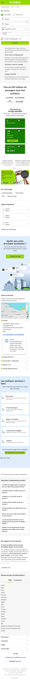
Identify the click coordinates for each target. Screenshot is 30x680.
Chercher (15, 43)
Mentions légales (21, 671)
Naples (3, 602)
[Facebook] (14, 665)
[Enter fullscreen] (27, 312)
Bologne (3, 611)
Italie (18, 7)
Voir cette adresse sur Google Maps (13, 334)
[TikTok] (16, 665)
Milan (2, 588)
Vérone (3, 621)
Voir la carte (12, 140)
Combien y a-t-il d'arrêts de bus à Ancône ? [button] (12, 497)
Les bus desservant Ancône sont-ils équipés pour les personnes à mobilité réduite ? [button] (13, 521)
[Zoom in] (27, 304)
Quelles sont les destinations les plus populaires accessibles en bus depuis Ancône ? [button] (13, 529)
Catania (3, 631)
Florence (3, 609)
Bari (2, 623)
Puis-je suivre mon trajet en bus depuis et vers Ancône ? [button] (13, 515)
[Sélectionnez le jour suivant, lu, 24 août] (27, 29)
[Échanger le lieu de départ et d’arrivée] (26, 21)
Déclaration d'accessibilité (15, 672)
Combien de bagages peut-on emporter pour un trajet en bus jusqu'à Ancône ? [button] (14, 486)
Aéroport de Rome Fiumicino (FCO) (10, 628)
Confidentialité (23, 669)
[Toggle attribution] (27, 317)
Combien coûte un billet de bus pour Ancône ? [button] (13, 503)
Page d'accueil (5, 7)
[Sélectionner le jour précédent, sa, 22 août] (25, 29)
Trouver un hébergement (11, 39)
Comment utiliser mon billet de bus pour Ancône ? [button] (14, 509)
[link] (15, 263)
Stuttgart (3, 597)
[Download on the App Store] (21, 657)
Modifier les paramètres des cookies (17, 674)
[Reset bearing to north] (27, 309)
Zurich (2, 607)
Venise (3, 614)
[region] (15, 311)
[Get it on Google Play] (10, 657)
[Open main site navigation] (2, 2)
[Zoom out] (27, 307)
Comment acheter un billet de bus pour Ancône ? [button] (13, 491)
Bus (13, 7)
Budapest (3, 599)
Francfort (3, 595)
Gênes (2, 616)
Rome (2, 590)
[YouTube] (15, 665)
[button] (15, 19)
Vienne (3, 592)
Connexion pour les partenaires (11, 669)
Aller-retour (19, 15)
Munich (3, 585)
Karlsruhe (3, 619)
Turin (2, 604)
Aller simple (7, 15)
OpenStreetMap (22, 316)
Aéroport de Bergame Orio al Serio (10, 626)
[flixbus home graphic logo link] (15, 2)
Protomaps (15, 316)
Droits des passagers (10, 671)
